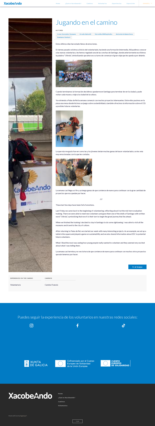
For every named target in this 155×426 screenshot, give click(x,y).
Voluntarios (102, 3)
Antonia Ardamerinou (124, 34)
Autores (59, 30)
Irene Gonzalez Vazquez (66, 34)
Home (58, 3)
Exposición (131, 3)
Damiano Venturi (63, 37)
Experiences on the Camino (21, 278)
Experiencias (117, 3)
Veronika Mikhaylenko (103, 34)
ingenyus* (23, 416)
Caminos (90, 3)
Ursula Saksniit (85, 34)
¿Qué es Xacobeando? (73, 3)
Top (77, 421)
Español (146, 3)
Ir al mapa (137, 267)
